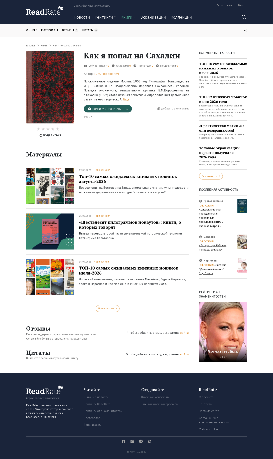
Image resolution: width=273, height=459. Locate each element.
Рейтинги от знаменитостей (103, 411)
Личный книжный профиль (159, 404)
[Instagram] (132, 441)
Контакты (205, 404)
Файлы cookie (208, 429)
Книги (126, 17)
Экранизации (153, 17)
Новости (82, 17)
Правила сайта (209, 411)
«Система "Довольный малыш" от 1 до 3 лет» (213, 269)
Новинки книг (102, 170)
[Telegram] (141, 441)
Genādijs (209, 237)
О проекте (206, 397)
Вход (241, 5)
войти (184, 333)
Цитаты (89, 30)
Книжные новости (96, 397)
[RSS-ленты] (149, 441)
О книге (31, 30)
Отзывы (69, 30)
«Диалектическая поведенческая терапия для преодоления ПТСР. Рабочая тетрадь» (211, 218)
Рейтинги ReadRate (97, 404)
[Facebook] (123, 441)
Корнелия (210, 260)
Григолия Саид (213, 201)
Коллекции (181, 17)
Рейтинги (104, 17)
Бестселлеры (93, 418)
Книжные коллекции (155, 397)
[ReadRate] (44, 10)
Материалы (49, 30)
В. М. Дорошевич (106, 74)
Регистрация (224, 5)
